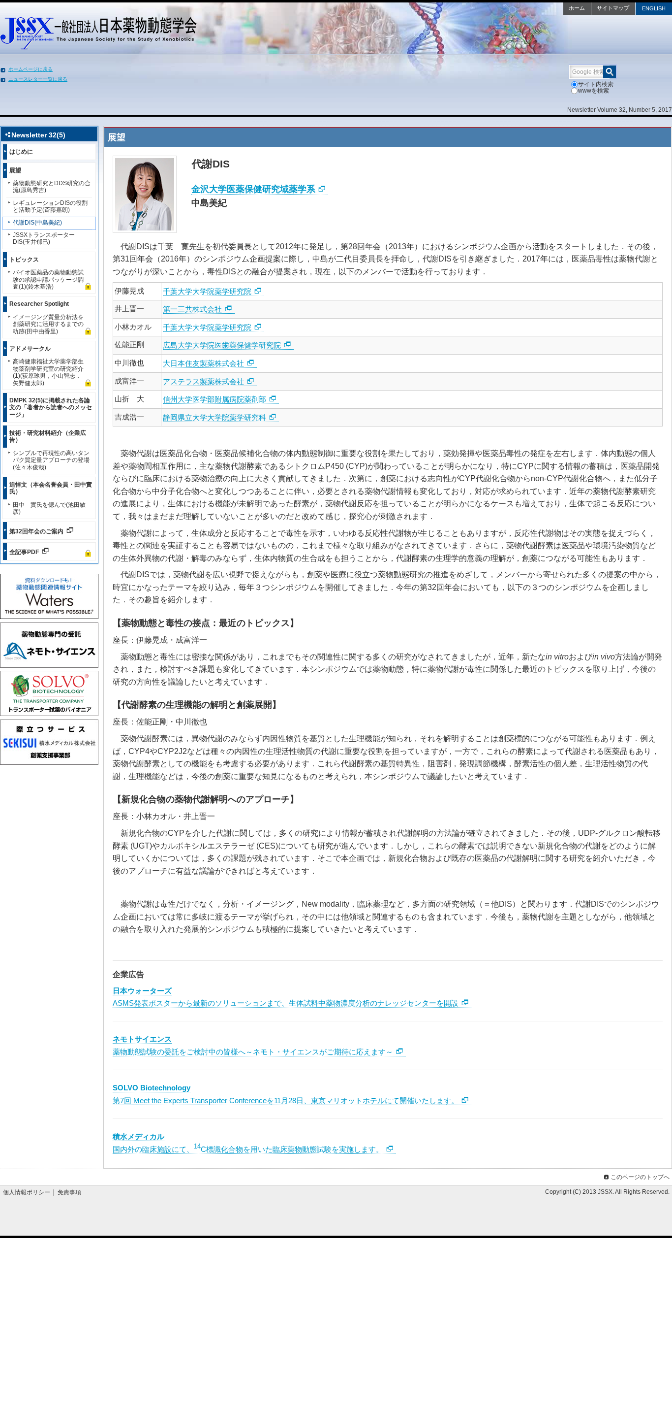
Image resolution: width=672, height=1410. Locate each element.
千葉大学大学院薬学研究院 (207, 291)
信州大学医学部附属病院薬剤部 (214, 399)
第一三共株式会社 (192, 309)
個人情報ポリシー (26, 1192)
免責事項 (69, 1192)
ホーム (577, 8)
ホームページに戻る (30, 69)
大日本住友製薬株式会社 (203, 363)
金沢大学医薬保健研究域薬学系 (253, 189)
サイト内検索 (595, 84)
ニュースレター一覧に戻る (37, 79)
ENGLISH (654, 8)
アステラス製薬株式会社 (203, 381)
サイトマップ (613, 8)
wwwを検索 (593, 90)
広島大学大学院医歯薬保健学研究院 (222, 345)
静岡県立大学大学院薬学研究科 (214, 417)
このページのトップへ (640, 1177)
